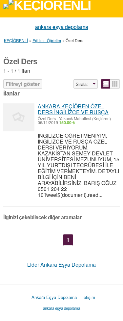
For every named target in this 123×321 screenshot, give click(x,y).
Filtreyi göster (23, 84)
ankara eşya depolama (61, 27)
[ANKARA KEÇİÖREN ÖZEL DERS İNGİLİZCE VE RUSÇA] (18, 117)
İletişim (88, 297)
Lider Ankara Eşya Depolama (61, 264)
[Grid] (115, 84)
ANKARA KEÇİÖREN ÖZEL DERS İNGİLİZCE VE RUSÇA (73, 109)
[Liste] (106, 84)
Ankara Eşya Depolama (54, 297)
